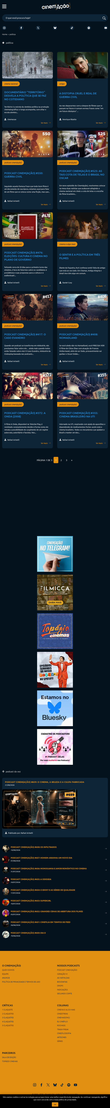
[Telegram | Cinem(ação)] (55, 553)
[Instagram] (4, 28)
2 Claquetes (8, 1013)
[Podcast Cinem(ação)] (55, 669)
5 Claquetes (8, 1025)
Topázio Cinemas (10, 1061)
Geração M (62, 973)
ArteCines (61, 1037)
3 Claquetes (8, 1017)
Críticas (7, 1005)
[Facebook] (21, 28)
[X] (38, 28)
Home (4, 34)
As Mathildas (63, 977)
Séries (60, 1041)
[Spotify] (89, 28)
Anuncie (6, 977)
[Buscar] (104, 18)
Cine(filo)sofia (64, 1033)
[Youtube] (106, 28)
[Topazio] (55, 630)
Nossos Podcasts (68, 965)
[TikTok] (72, 28)
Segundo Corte (64, 993)
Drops (60, 985)
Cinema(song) (63, 1017)
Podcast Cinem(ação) (67, 969)
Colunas (62, 1005)
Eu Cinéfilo (62, 1021)
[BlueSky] (55, 28)
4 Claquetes (8, 1021)
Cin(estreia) (62, 1013)
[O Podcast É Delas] (55, 746)
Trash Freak (63, 1029)
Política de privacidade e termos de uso (21, 981)
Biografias (62, 981)
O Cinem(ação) (11, 965)
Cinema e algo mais (66, 1009)
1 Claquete (7, 1009)
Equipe (5, 973)
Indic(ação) (62, 989)
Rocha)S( (61, 1025)
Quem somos (8, 969)
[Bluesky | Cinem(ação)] (55, 708)
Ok (55, 1104)
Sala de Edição (9, 1057)
